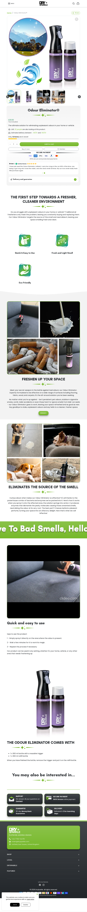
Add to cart (49, 144)
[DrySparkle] (43, 3)
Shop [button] (9, 854)
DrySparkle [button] (12, 865)
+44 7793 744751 (18, 839)
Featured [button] (11, 871)
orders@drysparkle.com (20, 842)
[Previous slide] (8, 787)
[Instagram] (43, 885)
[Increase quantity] (17, 144)
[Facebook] (40, 885)
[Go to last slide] (7, 96)
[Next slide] (79, 96)
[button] (11, 3)
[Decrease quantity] (10, 144)
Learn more (30, 899)
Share (77, 13)
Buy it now (25, 149)
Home (9, 13)
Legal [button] (9, 860)
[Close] (37, 894)
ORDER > (43, 413)
